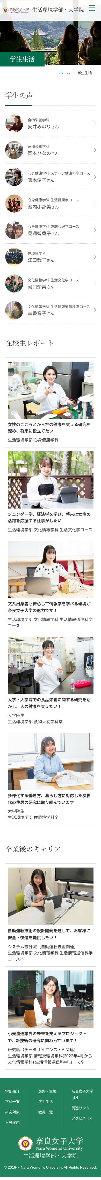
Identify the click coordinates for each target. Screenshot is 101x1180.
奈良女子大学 (82, 1091)
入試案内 (12, 1123)
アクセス (78, 1118)
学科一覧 (12, 1102)
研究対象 (12, 1112)
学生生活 (45, 1102)
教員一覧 (45, 1112)
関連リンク (80, 1108)
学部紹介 (12, 1091)
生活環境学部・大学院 (57, 9)
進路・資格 (47, 1091)
